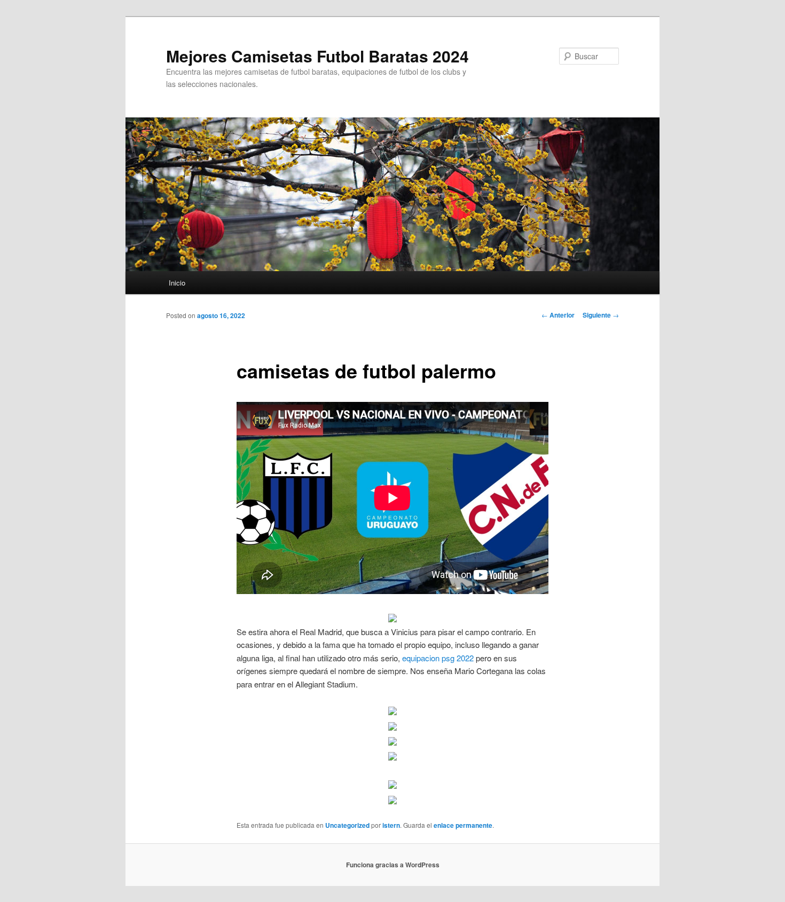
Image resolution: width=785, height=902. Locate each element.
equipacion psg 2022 (438, 657)
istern (391, 825)
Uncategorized (347, 825)
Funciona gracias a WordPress (392, 864)
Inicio (177, 283)
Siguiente (601, 315)
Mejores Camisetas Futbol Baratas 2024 (317, 55)
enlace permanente (463, 825)
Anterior (558, 315)
